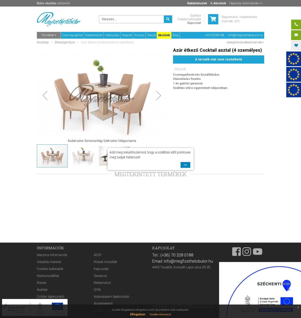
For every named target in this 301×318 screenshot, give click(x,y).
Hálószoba (112, 35)
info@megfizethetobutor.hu (245, 35)
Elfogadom (137, 314)
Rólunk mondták (105, 262)
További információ (160, 314)
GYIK (97, 290)
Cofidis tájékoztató (50, 297)
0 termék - (231, 21)
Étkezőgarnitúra (65, 42)
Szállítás (195, 15)
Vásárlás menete (49, 262)
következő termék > (252, 42)
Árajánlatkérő (103, 304)
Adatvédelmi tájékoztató (111, 297)
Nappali (127, 35)
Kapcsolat (194, 23)
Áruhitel (42, 290)
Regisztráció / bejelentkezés (239, 17)
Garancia (100, 276)
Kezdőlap (43, 42)
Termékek (47, 35)
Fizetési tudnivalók (189, 19)
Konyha (140, 35)
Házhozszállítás (48, 276)
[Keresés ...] (168, 19)
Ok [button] (185, 165)
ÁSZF (98, 255)
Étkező (151, 35)
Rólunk (41, 283)
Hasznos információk (52, 255)
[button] (45, 95)
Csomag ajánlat (72, 35)
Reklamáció (102, 283)
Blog (176, 35)
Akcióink (164, 35)
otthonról (53, 3)
